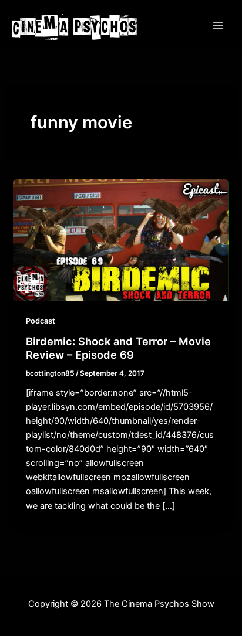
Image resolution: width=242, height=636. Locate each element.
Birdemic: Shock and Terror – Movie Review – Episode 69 (118, 348)
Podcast (40, 321)
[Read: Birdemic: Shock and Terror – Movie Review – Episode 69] (120, 239)
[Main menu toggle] (218, 25)
